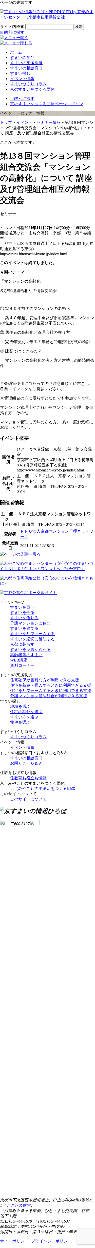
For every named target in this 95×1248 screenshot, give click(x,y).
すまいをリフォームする (32, 634)
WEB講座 (18, 660)
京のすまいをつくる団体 (32, 89)
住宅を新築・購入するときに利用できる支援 (50, 685)
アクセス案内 (18, 1205)
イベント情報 (22, 79)
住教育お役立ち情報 (28, 778)
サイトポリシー (14, 1241)
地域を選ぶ (20, 706)
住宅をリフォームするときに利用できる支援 (50, 690)
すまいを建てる (24, 628)
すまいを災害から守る (30, 649)
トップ (6, 122)
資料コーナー (22, 665)
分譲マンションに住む (30, 623)
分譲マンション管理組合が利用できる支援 (48, 696)
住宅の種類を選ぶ (26, 712)
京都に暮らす (22, 644)
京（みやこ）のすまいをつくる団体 (42, 788)
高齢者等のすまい (26, 655)
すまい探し (20, 73)
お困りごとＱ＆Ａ (26, 763)
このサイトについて (28, 799)
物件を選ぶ (20, 722)
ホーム (16, 52)
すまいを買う (22, 607)
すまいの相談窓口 (26, 68)
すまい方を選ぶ (24, 717)
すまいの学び (22, 57)
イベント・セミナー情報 (38, 122)
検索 (78, 27)
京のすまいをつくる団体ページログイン (46, 104)
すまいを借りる (24, 618)
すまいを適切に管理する (32, 639)
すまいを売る (22, 612)
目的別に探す (12, 32)
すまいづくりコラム (28, 84)
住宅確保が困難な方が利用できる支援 (44, 680)
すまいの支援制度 (26, 63)
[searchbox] (48, 26)
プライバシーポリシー (51, 1241)
